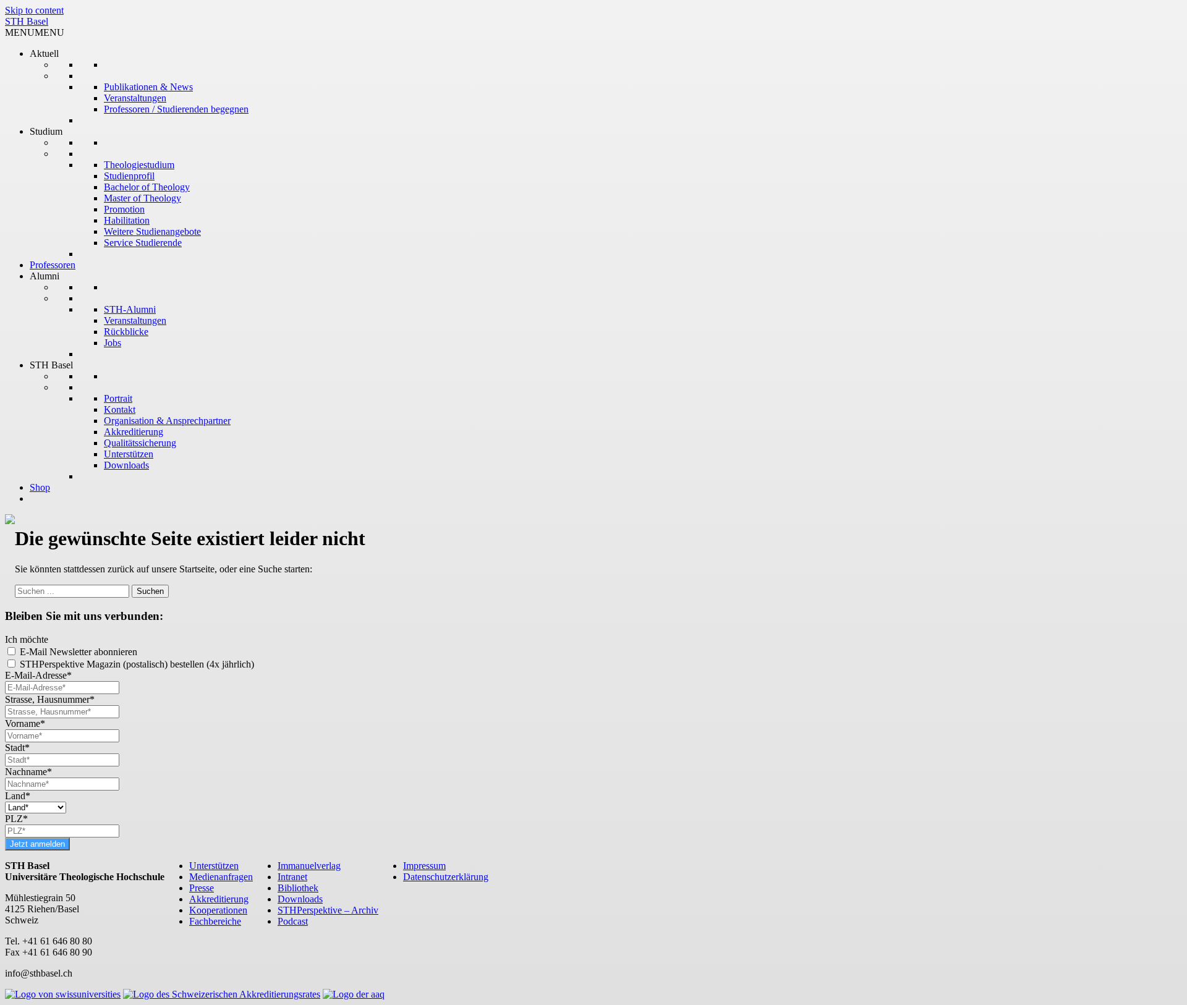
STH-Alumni (130, 309)
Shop (40, 487)
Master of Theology (142, 198)
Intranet (292, 876)
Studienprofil (129, 176)
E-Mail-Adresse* (38, 675)
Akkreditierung (133, 431)
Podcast (293, 921)
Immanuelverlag (309, 865)
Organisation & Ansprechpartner (167, 420)
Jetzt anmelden (37, 844)
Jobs (112, 342)
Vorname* (25, 723)
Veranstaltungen (135, 98)
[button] (34, 32)
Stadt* (17, 747)
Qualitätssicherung (140, 443)
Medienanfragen (221, 876)
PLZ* (16, 818)
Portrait (118, 398)
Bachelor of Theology (147, 187)
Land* (17, 796)
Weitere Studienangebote (152, 231)
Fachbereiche (215, 921)
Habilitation (127, 220)
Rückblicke (126, 331)
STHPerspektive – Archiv (328, 910)
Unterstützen (128, 454)
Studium (46, 131)
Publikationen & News (148, 87)
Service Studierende (143, 242)
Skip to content (34, 10)
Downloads (126, 465)
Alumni (44, 276)
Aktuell (44, 53)
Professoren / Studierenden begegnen (176, 109)
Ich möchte (26, 639)
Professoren (52, 265)
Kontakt (119, 409)
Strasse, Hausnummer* (50, 699)
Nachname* (28, 771)
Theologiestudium (139, 164)
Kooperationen (218, 910)
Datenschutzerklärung (445, 876)
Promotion (124, 209)
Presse (201, 888)
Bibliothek (298, 888)
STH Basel (26, 21)
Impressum (424, 865)
